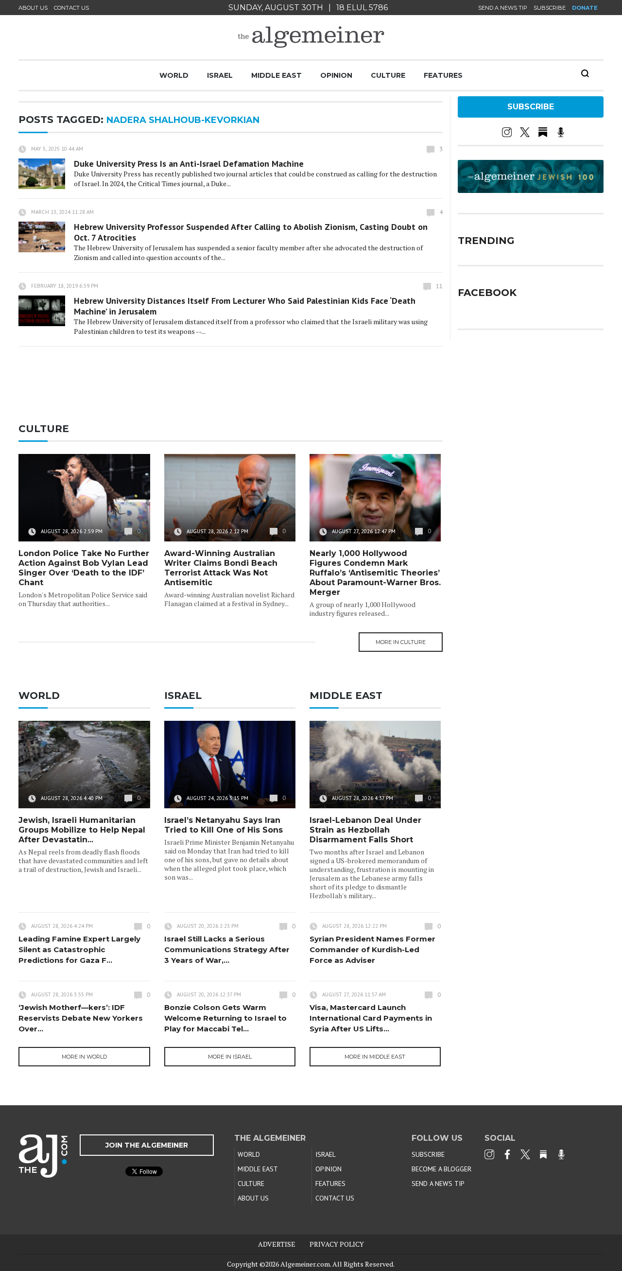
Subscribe (550, 7)
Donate (585, 7)
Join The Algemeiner (146, 1145)
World (174, 75)
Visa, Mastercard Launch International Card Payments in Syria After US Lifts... (371, 1018)
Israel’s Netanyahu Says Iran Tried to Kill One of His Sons (223, 825)
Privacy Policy (337, 1244)
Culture (388, 75)
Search (585, 73)
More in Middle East (375, 1056)
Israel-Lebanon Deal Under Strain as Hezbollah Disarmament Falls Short (365, 830)
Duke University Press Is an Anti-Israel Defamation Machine (189, 163)
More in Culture (401, 642)
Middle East (276, 75)
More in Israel (230, 1056)
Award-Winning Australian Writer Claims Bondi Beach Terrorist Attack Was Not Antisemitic (220, 568)
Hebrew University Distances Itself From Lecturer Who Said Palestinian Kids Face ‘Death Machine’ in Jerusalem (244, 306)
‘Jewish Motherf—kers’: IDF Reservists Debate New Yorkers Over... (80, 1018)
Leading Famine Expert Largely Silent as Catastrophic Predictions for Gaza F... (79, 949)
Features (443, 75)
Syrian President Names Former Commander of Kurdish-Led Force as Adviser (372, 949)
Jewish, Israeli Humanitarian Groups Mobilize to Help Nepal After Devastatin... (81, 830)
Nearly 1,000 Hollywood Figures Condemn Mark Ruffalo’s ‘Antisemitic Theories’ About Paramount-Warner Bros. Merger (375, 573)
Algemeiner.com (305, 1264)
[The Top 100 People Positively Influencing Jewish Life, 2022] (531, 189)
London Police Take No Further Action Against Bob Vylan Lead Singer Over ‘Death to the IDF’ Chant (83, 568)
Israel (220, 75)
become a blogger (441, 1169)
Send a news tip (502, 7)
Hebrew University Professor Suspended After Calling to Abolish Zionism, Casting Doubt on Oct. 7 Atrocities (251, 232)
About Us (33, 7)
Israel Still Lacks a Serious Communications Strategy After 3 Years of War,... (227, 949)
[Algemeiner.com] (311, 37)
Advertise (276, 1244)
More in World (84, 1056)
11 (439, 286)
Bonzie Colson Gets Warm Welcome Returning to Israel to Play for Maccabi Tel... (225, 1018)
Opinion (336, 75)
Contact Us (71, 7)
